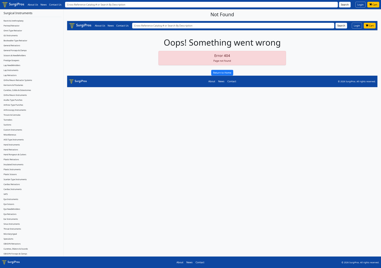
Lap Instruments (11, 70)
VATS (6, 194)
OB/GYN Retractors (12, 243)
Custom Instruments (13, 129)
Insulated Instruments (13, 164)
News (43, 4)
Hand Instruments (12, 144)
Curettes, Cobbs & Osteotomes (17, 90)
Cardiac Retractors (12, 184)
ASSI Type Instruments (14, 139)
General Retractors (12, 45)
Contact (231, 81)
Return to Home (222, 72)
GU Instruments (11, 35)
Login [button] (360, 4)
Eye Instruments (11, 199)
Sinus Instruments (12, 224)
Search (345, 4)
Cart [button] (374, 4)
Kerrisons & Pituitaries (13, 85)
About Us (33, 4)
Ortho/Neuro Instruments (15, 95)
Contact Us (55, 4)
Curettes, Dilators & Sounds (16, 248)
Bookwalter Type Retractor (15, 40)
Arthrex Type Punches (13, 105)
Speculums (8, 238)
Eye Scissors (9, 204)
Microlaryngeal (10, 234)
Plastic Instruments (12, 169)
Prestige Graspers (11, 60)
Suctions (7, 124)
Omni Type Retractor (13, 30)
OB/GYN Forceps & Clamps (15, 253)
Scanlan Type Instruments (15, 179)
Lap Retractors (10, 75)
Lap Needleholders (12, 65)
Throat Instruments (12, 228)
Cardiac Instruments (13, 189)
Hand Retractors (11, 149)
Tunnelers (8, 119)
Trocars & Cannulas (12, 115)
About (211, 81)
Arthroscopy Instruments (15, 110)
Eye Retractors (10, 214)
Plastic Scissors (10, 174)
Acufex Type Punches (13, 100)
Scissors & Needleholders (15, 55)
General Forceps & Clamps (15, 50)
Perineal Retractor (11, 25)
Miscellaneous (10, 134)
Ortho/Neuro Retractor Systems (18, 80)
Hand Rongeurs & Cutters (15, 154)
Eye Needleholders (12, 209)
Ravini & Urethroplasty (14, 20)
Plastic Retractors (11, 159)
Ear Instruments (11, 219)
